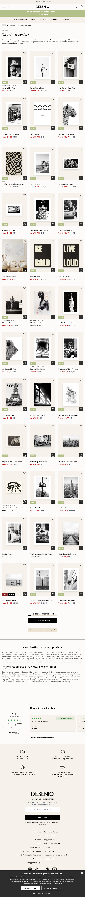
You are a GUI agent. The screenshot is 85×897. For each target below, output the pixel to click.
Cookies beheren (50, 859)
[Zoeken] (8, 6)
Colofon (38, 840)
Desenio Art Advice (51, 832)
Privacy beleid (33, 822)
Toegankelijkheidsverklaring (30, 851)
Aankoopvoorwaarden (52, 843)
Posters (12, 25)
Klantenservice (49, 836)
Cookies (47, 847)
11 (51, 630)
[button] (42, 893)
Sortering (66, 20)
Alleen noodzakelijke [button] (52, 888)
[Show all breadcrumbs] (4, 25)
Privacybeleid (49, 851)
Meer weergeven (42, 620)
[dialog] (42, 883)
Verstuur (42, 817)
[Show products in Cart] (81, 6)
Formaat (43, 20)
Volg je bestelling (50, 840)
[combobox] (82, 873)
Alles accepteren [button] (30, 888)
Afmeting (53, 20)
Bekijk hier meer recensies (42, 738)
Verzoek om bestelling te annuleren (57, 855)
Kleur (33, 20)
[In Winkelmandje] (25, 82)
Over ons (37, 832)
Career (38, 843)
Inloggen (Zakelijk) (34, 863)
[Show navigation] (3, 6)
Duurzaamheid (35, 847)
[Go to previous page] (30, 630)
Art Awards (37, 859)
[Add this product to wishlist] (25, 53)
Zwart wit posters (24, 25)
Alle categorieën (20, 20)
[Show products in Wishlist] (76, 6)
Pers (39, 836)
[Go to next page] (55, 630)
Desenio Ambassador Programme (29, 855)
